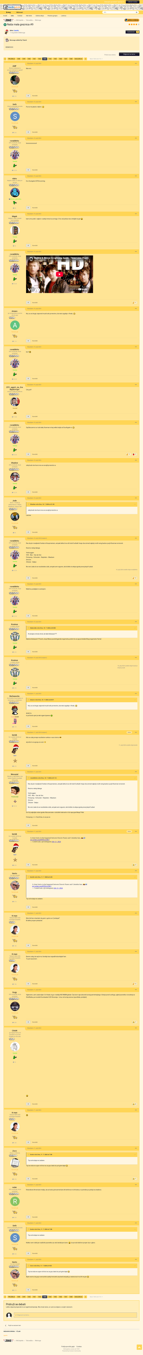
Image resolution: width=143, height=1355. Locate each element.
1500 (29, 59)
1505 (55, 59)
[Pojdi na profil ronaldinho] (15, 154)
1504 (49, 59)
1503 (44, 59)
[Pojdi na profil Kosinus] (15, 636)
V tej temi (128, 12)
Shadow (14, 463)
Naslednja (78, 59)
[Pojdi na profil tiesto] (15, 885)
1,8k (15, 946)
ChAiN (14, 1031)
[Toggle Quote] (29, 504)
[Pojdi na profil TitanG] (7, 40)
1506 (60, 59)
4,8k (15, 1022)
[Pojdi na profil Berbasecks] (15, 710)
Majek (14, 216)
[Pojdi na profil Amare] (15, 325)
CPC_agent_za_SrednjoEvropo (14, 388)
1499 (23, 59)
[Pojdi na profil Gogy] (15, 1006)
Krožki (5, 15)
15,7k (15, 492)
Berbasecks (14, 696)
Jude (14, 501)
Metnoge (22, 33)
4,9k (15, 1217)
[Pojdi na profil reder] (15, 1201)
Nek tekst (29, 15)
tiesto (14, 873)
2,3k (15, 652)
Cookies (79, 1346)
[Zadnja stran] (85, 59)
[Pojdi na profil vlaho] (15, 192)
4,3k (15, 96)
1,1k (15, 341)
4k (15, 246)
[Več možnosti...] (136, 63)
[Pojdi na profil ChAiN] (15, 1046)
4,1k (15, 901)
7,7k (15, 727)
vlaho (14, 178)
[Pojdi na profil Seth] (15, 116)
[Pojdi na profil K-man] (15, 929)
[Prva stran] (5, 59)
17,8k (15, 417)
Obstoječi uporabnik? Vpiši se (113, 2)
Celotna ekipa (40, 15)
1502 (39, 59)
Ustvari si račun (132, 2)
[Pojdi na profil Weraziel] (15, 790)
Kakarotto (33, 628)
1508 (70, 59)
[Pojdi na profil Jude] (15, 516)
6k (15, 208)
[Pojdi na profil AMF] (15, 80)
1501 (34, 59)
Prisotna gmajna (52, 15)
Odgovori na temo (129, 54)
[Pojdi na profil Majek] (15, 230)
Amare (14, 311)
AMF (14, 66)
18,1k (15, 806)
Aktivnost (19, 12)
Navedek (35, 95)
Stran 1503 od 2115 (96, 59)
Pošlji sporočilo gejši (68, 1346)
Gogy (14, 992)
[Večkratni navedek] (28, 95)
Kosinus (14, 624)
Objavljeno (34, 63)
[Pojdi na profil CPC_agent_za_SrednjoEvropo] (15, 401)
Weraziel (14, 774)
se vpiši (51, 1307)
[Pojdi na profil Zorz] (15, 1163)
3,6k (15, 132)
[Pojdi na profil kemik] (6, 32)
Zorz (14, 1151)
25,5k (15, 170)
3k (15, 532)
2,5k (15, 1179)
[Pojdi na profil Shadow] (15, 477)
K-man (14, 916)
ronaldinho (14, 141)
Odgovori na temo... (23, 1315)
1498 (18, 59)
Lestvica (63, 15)
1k (15, 1062)
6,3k (15, 766)
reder (14, 1187)
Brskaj (8, 12)
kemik (14, 735)
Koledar (20, 15)
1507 (65, 59)
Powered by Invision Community (71, 1351)
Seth (15, 104)
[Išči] (136, 12)
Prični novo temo (110, 55)
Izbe (12, 15)
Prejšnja (11, 59)
